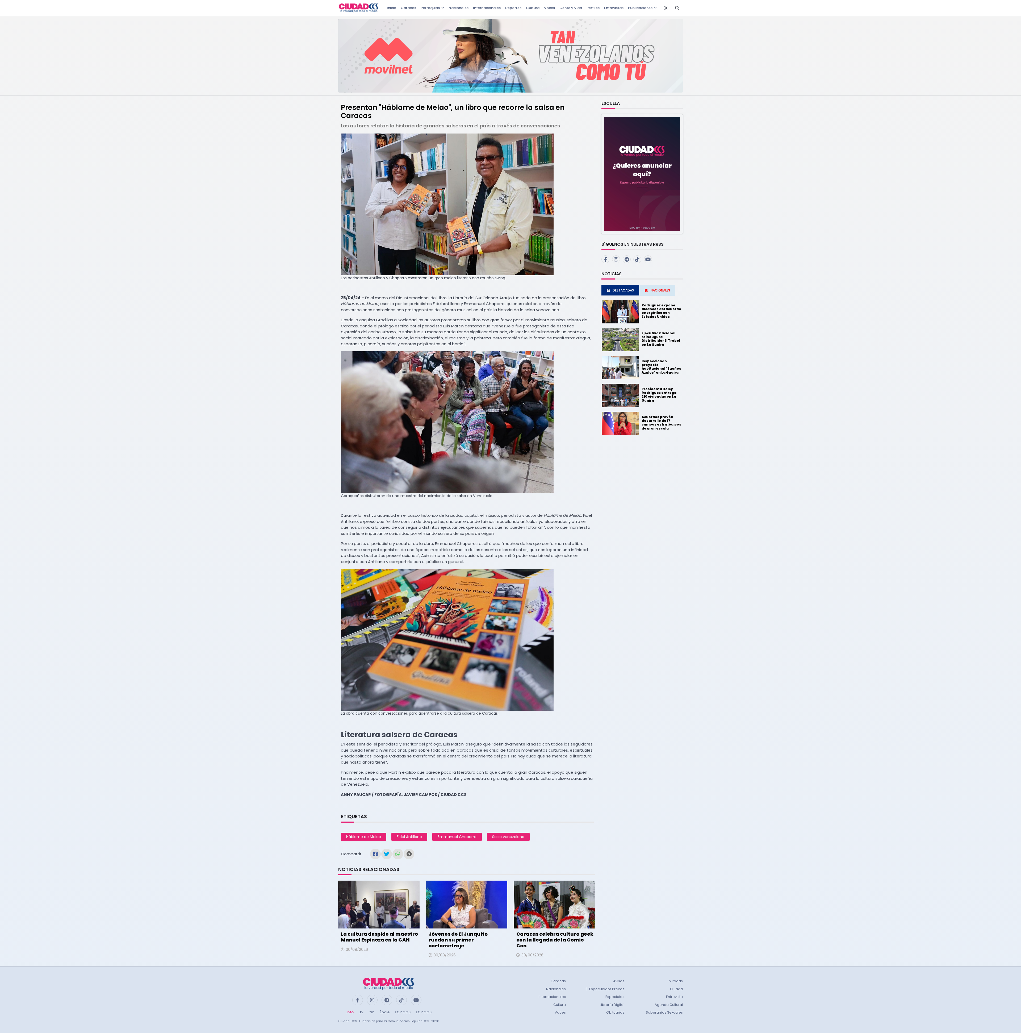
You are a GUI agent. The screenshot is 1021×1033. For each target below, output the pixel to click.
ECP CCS (424, 1012)
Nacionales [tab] (660, 290)
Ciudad (676, 989)
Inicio (391, 7)
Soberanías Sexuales (664, 1012)
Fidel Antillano (409, 836)
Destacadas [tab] (623, 290)
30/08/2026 (357, 949)
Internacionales (487, 7)
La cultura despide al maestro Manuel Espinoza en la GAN (379, 937)
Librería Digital (612, 1004)
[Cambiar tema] (665, 8)
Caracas (408, 7)
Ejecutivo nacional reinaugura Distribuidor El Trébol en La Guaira (661, 339)
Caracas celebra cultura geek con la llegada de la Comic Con (554, 940)
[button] (642, 174)
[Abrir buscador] (677, 8)
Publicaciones (640, 7)
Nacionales (458, 7)
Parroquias (430, 7)
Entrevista (674, 996)
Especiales (614, 996)
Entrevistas (614, 7)
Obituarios (615, 1012)
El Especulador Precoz (605, 989)
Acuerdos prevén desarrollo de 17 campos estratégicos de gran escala (661, 423)
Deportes (513, 7)
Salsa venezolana (508, 836)
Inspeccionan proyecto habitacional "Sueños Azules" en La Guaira (661, 367)
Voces (549, 7)
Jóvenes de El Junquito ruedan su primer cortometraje (458, 940)
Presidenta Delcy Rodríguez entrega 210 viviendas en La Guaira (659, 395)
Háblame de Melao (363, 836)
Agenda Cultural (669, 1004)
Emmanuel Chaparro (457, 836)
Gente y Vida (570, 7)
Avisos (618, 981)
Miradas (676, 981)
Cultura (532, 7)
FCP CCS (403, 1012)
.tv (361, 1012)
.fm (371, 1012)
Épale (385, 1012)
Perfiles (593, 7)
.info (350, 1012)
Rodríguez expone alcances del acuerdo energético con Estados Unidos (661, 311)
